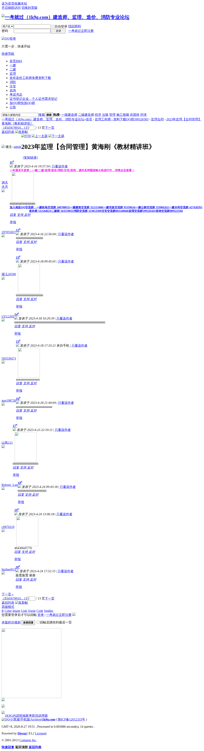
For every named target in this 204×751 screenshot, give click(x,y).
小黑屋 (15, 719)
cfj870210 (8, 527)
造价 (30, 78)
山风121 (7, 442)
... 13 (24, 127)
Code (39, 610)
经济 (98, 114)
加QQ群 (22, 103)
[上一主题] (40, 136)
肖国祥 (134, 114)
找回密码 (74, 26)
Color (8, 610)
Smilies (48, 610)
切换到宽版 (29, 7)
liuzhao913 (9, 569)
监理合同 (157, 119)
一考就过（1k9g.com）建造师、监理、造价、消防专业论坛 (43, 119)
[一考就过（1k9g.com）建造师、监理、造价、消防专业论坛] (65, 17)
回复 (13, 214)
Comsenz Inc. (28, 740)
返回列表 (8, 132)
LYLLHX (8, 316)
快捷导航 (8, 53)
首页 (16, 61)
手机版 (25, 719)
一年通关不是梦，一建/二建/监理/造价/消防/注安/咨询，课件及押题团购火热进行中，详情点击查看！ (72, 170)
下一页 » (8, 594)
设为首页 (8, 3)
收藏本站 (20, 3)
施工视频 (122, 114)
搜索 (41, 114)
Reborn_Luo (10, 485)
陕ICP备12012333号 (71, 719)
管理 (112, 114)
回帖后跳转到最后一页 (56, 622)
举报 (13, 222)
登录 (40, 614)
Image (16, 610)
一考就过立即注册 (81, 30)
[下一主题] (56, 136)
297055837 (9, 232)
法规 (105, 114)
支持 (20, 214)
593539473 (9, 358)
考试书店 (16, 94)
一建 (13, 65)
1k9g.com (48, 719)
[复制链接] (30, 157)
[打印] (26, 136)
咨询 (13, 90)
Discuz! (22, 733)
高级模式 (8, 606)
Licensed (40, 733)
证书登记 (33, 98)
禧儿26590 (9, 274)
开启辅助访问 (11, 7)
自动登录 (61, 26)
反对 (27, 214)
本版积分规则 (11, 622)
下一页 (49, 127)
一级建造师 (69, 114)
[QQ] (6, 719)
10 (19, 127)
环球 (143, 114)
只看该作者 (60, 166)
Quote (32, 610)
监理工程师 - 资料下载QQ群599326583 (121, 119)
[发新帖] (21, 132)
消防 (13, 82)
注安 (13, 86)
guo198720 (9, 400)
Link (24, 610)
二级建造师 (86, 114)
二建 (13, 69)
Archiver (36, 719)
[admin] (3, 146)
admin (17, 146)
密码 (5, 30)
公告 (13, 107)
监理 (13, 73)
